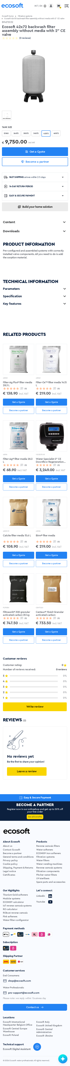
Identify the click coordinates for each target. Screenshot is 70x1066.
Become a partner (37, 161)
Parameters (11, 288)
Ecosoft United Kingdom (49, 1025)
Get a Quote (37, 151)
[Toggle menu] (66, 6)
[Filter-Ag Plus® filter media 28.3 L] (18, 359)
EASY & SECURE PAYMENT (22, 196)
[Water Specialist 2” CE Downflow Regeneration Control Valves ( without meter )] (51, 436)
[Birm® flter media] (51, 512)
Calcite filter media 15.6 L (17, 535)
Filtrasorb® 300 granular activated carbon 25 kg (16, 613)
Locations (8, 1017)
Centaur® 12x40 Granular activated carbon (50, 613)
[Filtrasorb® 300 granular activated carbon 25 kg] (18, 589)
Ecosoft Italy (42, 1022)
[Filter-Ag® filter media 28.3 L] (18, 436)
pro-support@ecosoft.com (23, 993)
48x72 (56, 133)
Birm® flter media (45, 535)
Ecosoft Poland (11, 1035)
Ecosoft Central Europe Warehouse (15, 1030)
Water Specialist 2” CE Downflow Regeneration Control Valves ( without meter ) (50, 461)
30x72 (26, 133)
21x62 (6, 133)
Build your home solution (37, 206)
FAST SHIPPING (27, 177)
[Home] (12, 6)
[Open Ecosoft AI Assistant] (62, 1058)
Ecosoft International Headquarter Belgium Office (17, 1023)
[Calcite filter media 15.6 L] (18, 512)
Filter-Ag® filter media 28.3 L (18, 460)
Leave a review (27, 771)
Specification (12, 296)
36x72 (35, 133)
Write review (34, 706)
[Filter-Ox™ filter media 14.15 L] (51, 359)
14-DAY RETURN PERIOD (21, 186)
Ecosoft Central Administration (44, 1030)
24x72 (16, 133)
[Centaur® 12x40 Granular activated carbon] (51, 589)
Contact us (32, 1007)
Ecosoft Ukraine (44, 1036)
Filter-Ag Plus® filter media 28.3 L (17, 384)
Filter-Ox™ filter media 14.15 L (51, 384)
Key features (12, 303)
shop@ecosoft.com (19, 981)
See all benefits (35, 817)
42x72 (46, 133)
